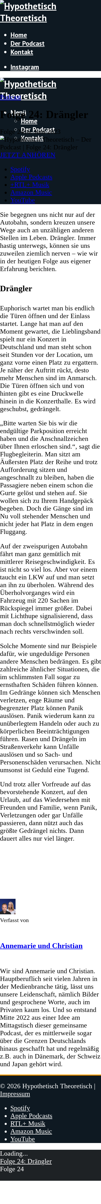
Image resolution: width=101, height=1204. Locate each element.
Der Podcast (27, 43)
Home (18, 34)
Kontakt (21, 52)
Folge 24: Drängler (26, 1161)
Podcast (10, 97)
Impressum (15, 1094)
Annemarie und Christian (41, 945)
